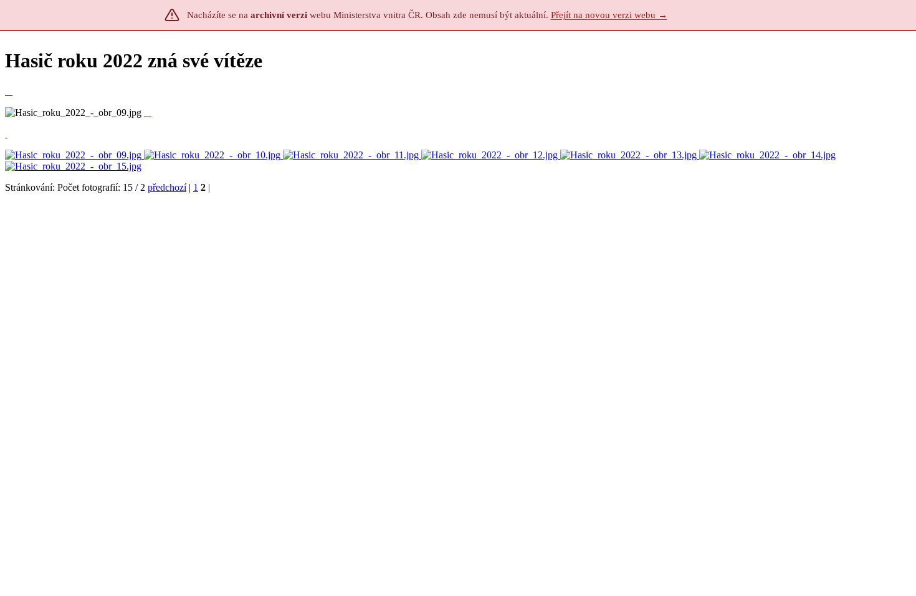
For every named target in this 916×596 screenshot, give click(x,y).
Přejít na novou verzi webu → (609, 15)
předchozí (167, 187)
